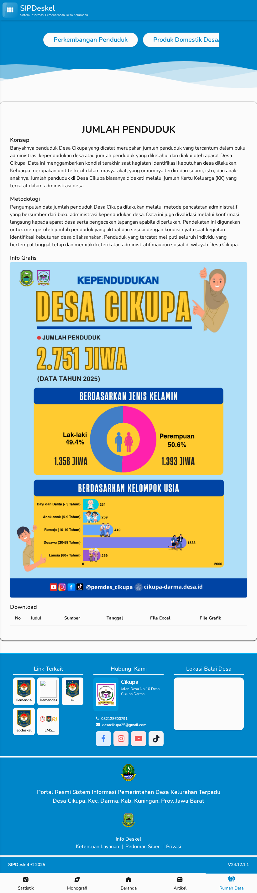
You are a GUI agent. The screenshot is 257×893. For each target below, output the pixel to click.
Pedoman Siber (142, 846)
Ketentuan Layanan (97, 846)
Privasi (173, 846)
